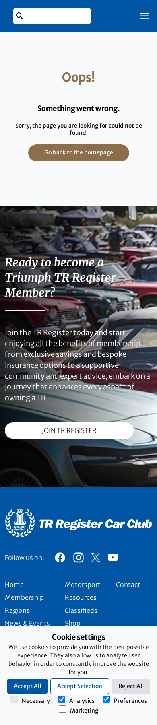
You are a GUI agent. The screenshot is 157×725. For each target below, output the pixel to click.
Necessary (36, 700)
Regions (17, 610)
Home (14, 585)
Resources (81, 597)
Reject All (131, 686)
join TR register (69, 430)
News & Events (27, 623)
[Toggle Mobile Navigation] (144, 16)
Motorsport (83, 585)
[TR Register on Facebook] (60, 560)
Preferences (130, 700)
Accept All (27, 686)
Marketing (84, 710)
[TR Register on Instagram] (78, 560)
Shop (73, 623)
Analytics (82, 700)
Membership (24, 597)
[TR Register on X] (95, 557)
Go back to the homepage (78, 152)
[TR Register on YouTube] (113, 560)
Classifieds (81, 610)
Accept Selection (79, 686)
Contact (128, 585)
